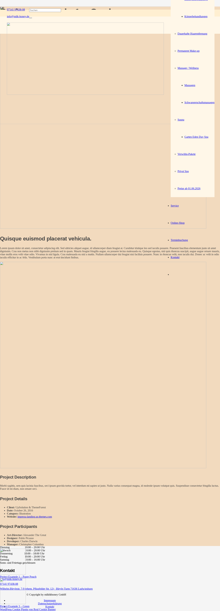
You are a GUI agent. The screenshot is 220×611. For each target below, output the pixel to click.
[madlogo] (85, 93)
